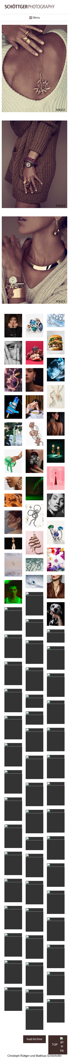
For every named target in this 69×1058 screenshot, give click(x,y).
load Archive (34, 1039)
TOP (55, 1044)
